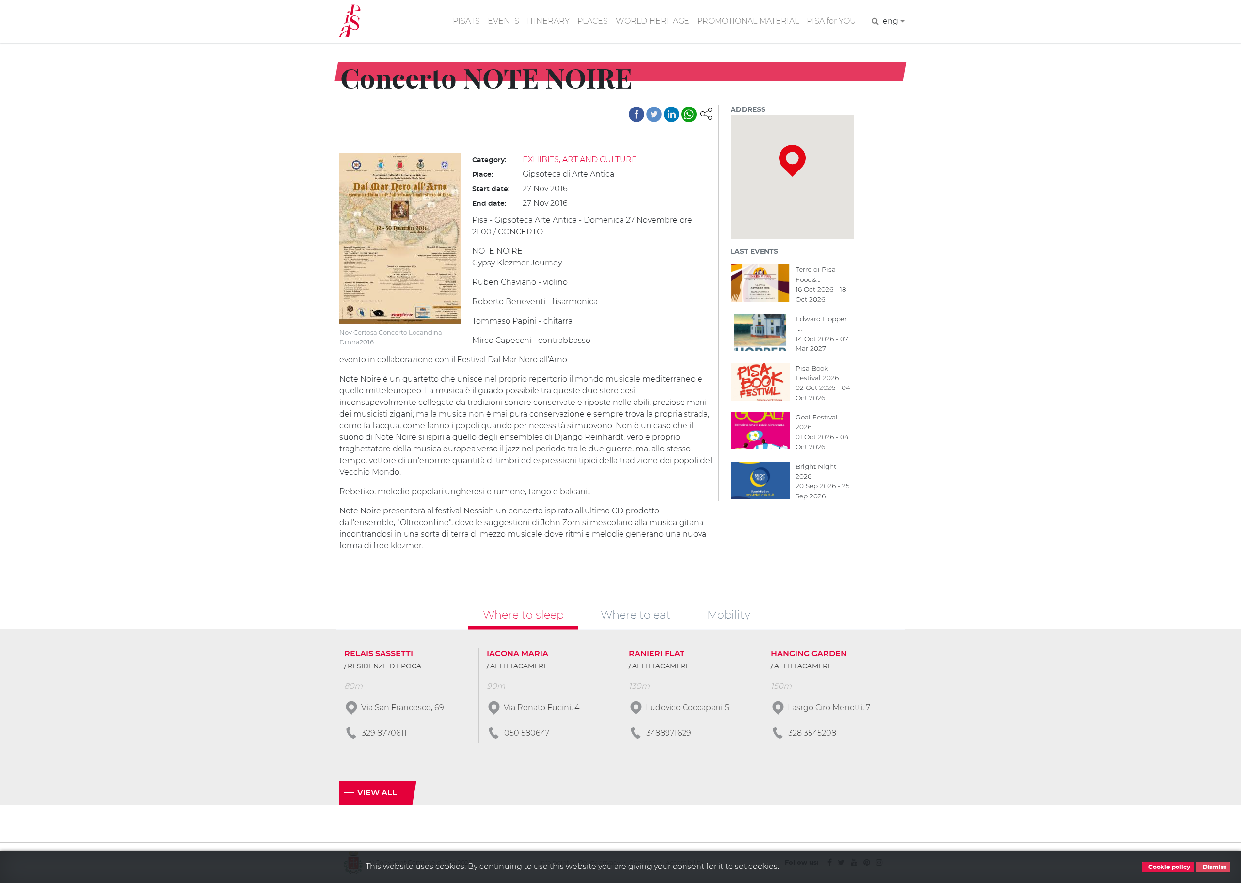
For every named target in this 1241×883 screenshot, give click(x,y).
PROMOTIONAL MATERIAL (748, 21)
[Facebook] (636, 114)
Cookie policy (1168, 867)
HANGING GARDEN (809, 654)
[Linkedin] (671, 114)
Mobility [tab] (728, 614)
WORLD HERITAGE (652, 21)
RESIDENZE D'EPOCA (384, 666)
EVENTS (503, 21)
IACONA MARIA (517, 654)
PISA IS (466, 21)
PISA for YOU (831, 21)
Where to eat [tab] (635, 614)
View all (377, 793)
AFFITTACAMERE (519, 666)
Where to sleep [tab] (523, 614)
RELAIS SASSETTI (378, 654)
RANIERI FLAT (656, 654)
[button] (706, 113)
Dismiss (1213, 867)
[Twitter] (654, 114)
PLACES (592, 21)
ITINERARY (548, 21)
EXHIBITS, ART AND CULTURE (580, 159)
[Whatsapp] (689, 114)
